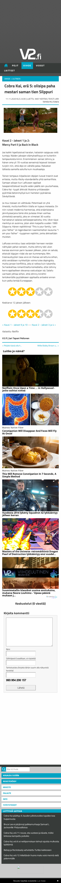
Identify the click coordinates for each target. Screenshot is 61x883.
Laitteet (9, 70)
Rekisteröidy (9, 781)
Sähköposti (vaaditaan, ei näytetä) (21, 658)
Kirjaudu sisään (11, 775)
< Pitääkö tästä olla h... (12, 345)
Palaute (7, 793)
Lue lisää (41, 881)
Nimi (8, 649)
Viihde (27, 65)
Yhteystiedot (10, 804)
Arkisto (7, 787)
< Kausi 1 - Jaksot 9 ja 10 (15, 325)
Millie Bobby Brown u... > (48, 345)
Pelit (15, 65)
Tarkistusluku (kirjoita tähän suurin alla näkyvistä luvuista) (27, 669)
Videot (40, 65)
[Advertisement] (30, 728)
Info (5, 799)
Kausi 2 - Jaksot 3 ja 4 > (44, 325)
